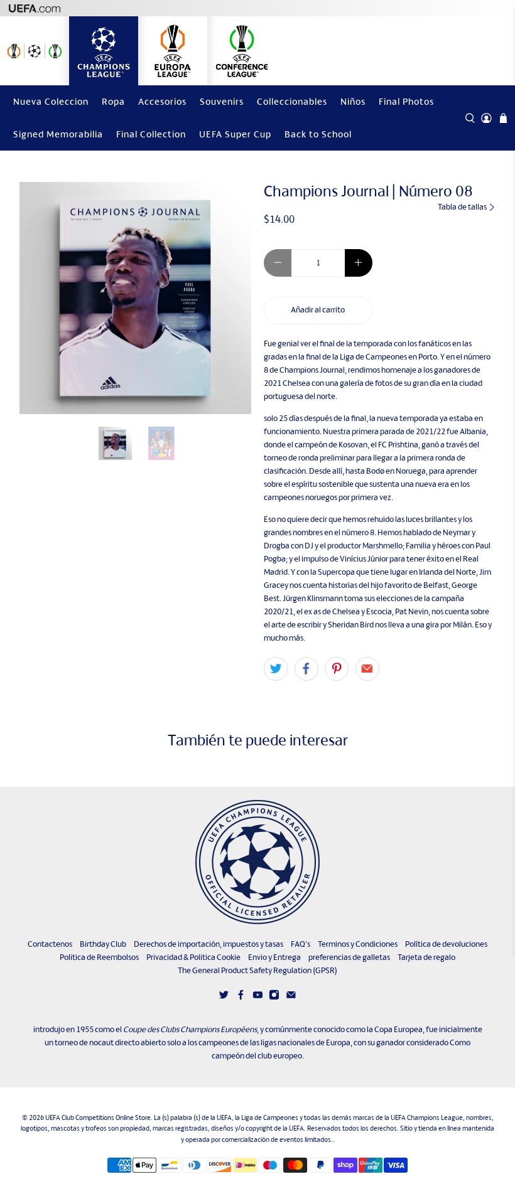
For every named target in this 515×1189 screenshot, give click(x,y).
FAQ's (300, 944)
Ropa (113, 101)
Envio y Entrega (274, 957)
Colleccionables (292, 101)
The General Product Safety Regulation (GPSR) (257, 970)
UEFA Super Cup (235, 134)
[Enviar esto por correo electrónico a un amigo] (367, 669)
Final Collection (151, 134)
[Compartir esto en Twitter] (276, 669)
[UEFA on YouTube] (257, 997)
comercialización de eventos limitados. (277, 1139)
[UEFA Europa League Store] (172, 50)
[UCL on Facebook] (241, 997)
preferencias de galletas (349, 957)
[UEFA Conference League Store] (241, 50)
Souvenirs (222, 101)
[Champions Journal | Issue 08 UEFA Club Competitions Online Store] (135, 298)
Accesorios (162, 101)
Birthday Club (103, 944)
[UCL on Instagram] (274, 997)
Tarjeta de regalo (426, 957)
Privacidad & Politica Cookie (193, 957)
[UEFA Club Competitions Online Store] (257, 862)
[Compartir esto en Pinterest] (337, 669)
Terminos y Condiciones (358, 944)
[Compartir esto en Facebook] (306, 669)
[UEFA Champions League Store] (103, 50)
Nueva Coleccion (51, 101)
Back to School (318, 134)
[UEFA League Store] (34, 50)
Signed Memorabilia (58, 134)
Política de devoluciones (446, 944)
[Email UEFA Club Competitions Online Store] (291, 997)
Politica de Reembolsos (99, 957)
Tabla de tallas (463, 206)
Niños (353, 101)
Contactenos (50, 944)
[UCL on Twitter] (224, 997)
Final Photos (406, 101)
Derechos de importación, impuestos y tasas (208, 944)
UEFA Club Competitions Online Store (98, 1117)
